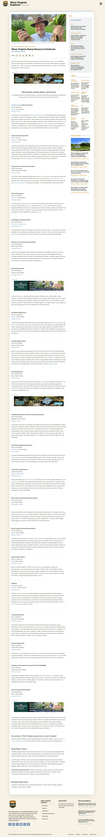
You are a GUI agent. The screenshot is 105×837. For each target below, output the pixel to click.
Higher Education (75, 92)
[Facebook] (9, 824)
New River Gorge (16, 105)
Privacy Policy (85, 834)
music (29, 205)
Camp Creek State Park (56, 178)
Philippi (13, 532)
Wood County (15, 451)
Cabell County (15, 589)
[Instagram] (13, 824)
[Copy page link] (32, 55)
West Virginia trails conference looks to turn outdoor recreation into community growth (85, 125)
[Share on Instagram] (26, 55)
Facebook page (52, 364)
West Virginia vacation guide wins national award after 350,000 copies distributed (75, 112)
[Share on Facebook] (17, 55)
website (39, 212)
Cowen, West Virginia (17, 473)
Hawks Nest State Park (37, 115)
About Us (44, 808)
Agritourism (32, 46)
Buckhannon (14, 140)
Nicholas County (16, 200)
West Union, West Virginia (18, 224)
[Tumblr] (24, 824)
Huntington (14, 587)
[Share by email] (29, 55)
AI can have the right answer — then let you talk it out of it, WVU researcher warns (75, 98)
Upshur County (15, 142)
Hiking (83, 118)
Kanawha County (16, 248)
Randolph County (16, 275)
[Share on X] (20, 55)
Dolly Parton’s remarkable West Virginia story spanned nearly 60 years (78, 28)
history (18, 65)
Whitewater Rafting (84, 93)
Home (12, 46)
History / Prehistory (76, 33)
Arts (72, 24)
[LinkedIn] (28, 824)
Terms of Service (92, 834)
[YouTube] (21, 824)
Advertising (45, 816)
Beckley (13, 316)
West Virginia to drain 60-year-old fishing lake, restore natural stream (78, 58)
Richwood (14, 197)
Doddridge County (16, 226)
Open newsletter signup (65, 811)
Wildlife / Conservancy (76, 54)
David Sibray (44, 123)
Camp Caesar (30, 479)
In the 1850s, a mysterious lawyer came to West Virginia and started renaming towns (78, 37)
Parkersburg (14, 449)
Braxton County (15, 672)
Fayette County (15, 111)
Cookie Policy (71, 834)
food (15, 324)
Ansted (13, 109)
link (32, 158)
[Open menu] (101, 3)
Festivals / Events (75, 63)
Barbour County (15, 421)
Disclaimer (78, 834)
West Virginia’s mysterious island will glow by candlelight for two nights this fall (77, 67)
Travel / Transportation (74, 106)
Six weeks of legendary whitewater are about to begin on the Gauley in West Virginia (85, 99)
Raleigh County (15, 319)
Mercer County (15, 172)
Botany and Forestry (74, 118)
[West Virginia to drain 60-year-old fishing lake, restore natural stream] (80, 144)
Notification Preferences (48, 813)
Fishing (73, 43)
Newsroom (45, 805)
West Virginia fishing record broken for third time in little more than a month (78, 48)
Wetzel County (15, 347)
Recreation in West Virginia (21, 46)
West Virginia (54, 61)
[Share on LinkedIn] (23, 55)
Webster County (16, 476)
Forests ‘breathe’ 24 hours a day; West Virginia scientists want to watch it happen (75, 125)
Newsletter (45, 810)
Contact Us (45, 818)
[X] (17, 824)
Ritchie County (15, 378)
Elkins (13, 561)
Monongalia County (17, 504)
